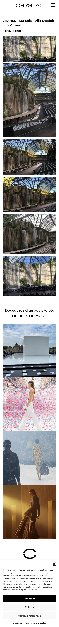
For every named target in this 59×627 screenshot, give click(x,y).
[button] (54, 563)
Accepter (29, 598)
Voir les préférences (29, 615)
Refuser (29, 607)
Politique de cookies (20, 623)
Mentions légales (38, 623)
